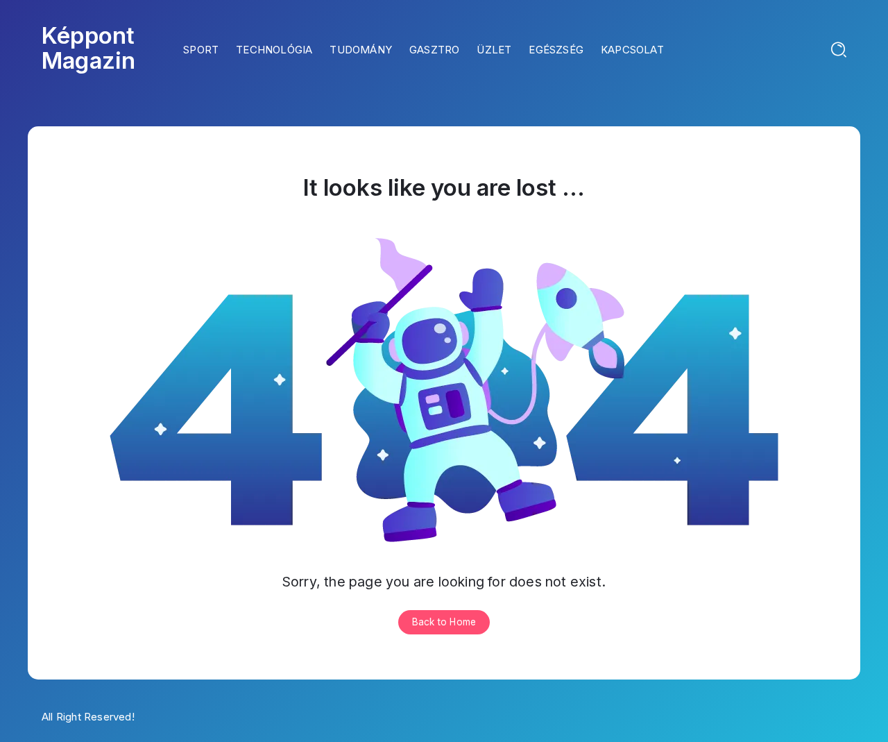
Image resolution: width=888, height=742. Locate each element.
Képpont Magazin (88, 48)
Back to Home (444, 621)
